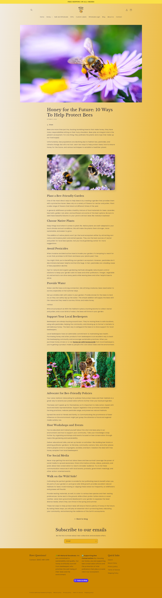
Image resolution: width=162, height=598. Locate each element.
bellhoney (37, 592)
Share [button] (51, 125)
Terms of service (78, 592)
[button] (31, 10)
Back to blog (82, 519)
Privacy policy (113, 566)
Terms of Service (114, 570)
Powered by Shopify (46, 592)
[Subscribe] (96, 541)
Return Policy (112, 563)
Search (110, 560)
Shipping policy (88, 592)
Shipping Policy (113, 573)
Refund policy (57, 592)
